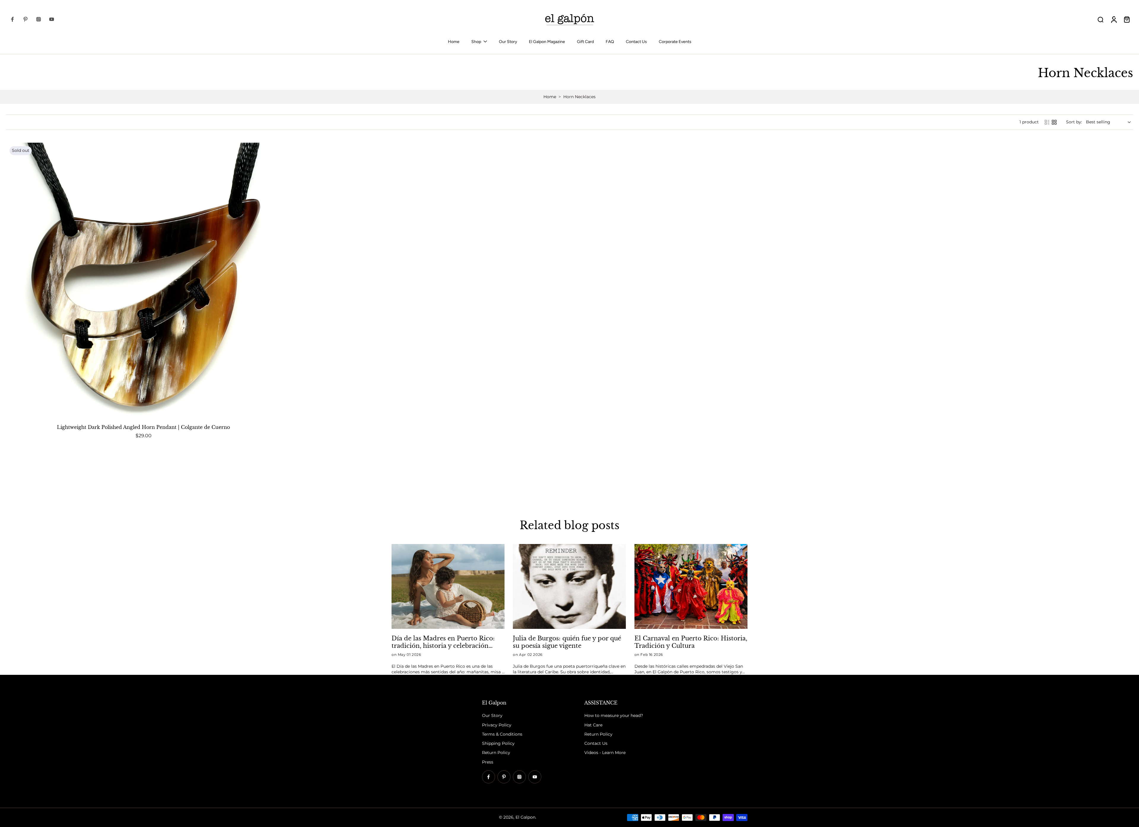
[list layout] (1047, 122)
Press (487, 762)
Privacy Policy (496, 725)
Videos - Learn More (605, 753)
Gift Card (585, 41)
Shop (476, 41)
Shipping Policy (498, 743)
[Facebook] (12, 19)
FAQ (610, 41)
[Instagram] (38, 19)
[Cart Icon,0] (1126, 19)
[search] (1100, 19)
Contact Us (636, 41)
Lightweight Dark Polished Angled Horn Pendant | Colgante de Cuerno (143, 427)
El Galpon (525, 817)
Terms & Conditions (502, 734)
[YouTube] (51, 19)
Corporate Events (675, 41)
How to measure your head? (613, 715)
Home (453, 41)
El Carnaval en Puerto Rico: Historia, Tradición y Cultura (690, 642)
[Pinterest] (25, 19)
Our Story (508, 41)
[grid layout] (1054, 122)
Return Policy (496, 753)
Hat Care (593, 725)
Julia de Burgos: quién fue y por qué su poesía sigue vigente (567, 642)
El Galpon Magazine (547, 41)
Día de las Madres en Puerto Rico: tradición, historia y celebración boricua (443, 642)
